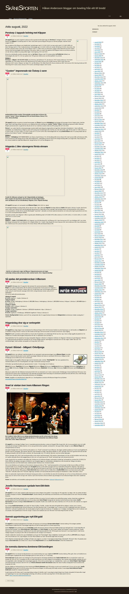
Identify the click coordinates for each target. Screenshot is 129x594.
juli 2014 (97, 318)
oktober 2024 (98, 81)
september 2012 (99, 361)
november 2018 (99, 218)
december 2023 (99, 100)
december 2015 (99, 286)
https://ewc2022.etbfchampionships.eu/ (20, 575)
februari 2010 (98, 419)
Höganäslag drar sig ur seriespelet (22, 322)
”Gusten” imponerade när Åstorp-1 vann (26, 70)
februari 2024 (98, 96)
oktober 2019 (98, 197)
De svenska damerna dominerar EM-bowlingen (29, 546)
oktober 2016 (98, 266)
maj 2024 (97, 90)
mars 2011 (97, 396)
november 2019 (99, 195)
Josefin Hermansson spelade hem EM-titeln (27, 485)
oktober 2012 (98, 359)
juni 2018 (97, 228)
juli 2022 (97, 133)
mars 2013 (97, 349)
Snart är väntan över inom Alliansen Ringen (27, 385)
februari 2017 (98, 258)
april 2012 (97, 371)
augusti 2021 (98, 154)
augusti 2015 (98, 293)
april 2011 (97, 394)
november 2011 (99, 380)
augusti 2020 (98, 177)
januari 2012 (98, 376)
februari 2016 (98, 282)
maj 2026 (97, 48)
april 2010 (97, 415)
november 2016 (99, 264)
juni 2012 (97, 367)
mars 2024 (97, 94)
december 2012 (99, 355)
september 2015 (99, 291)
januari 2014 (98, 330)
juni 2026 (97, 46)
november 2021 (99, 148)
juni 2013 (97, 344)
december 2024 (99, 77)
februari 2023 (98, 119)
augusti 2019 (98, 200)
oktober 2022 (98, 127)
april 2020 (97, 185)
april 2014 (97, 324)
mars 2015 (97, 303)
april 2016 (97, 278)
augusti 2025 (98, 61)
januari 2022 (98, 144)
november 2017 (99, 241)
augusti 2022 (98, 131)
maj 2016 (97, 276)
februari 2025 (98, 73)
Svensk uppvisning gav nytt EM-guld (24, 516)
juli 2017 (97, 249)
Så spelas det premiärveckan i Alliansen (25, 279)
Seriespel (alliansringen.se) (57, 479)
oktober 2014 (98, 313)
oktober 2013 (98, 336)
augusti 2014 (98, 316)
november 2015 (99, 287)
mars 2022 (97, 141)
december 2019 (99, 193)
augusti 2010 (98, 409)
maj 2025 (97, 67)
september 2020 (99, 175)
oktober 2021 (98, 150)
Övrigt (94, 32)
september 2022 (99, 129)
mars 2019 (97, 210)
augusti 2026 (98, 42)
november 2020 (99, 171)
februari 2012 (98, 375)
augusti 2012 (98, 363)
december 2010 (99, 402)
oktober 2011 (98, 382)
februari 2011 (98, 398)
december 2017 (99, 239)
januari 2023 (98, 121)
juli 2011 (97, 388)
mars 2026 (97, 52)
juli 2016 (97, 272)
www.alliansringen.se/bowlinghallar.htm (16, 379)
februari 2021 (98, 166)
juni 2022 (97, 135)
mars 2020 (97, 187)
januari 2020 (98, 191)
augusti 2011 (98, 386)
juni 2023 (97, 111)
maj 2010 (97, 413)
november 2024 (99, 79)
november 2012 (99, 357)
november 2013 (99, 334)
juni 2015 (97, 297)
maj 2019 (97, 206)
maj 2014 (97, 322)
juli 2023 (97, 110)
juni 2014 (97, 320)
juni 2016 (97, 274)
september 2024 (99, 82)
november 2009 (99, 425)
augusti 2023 (98, 108)
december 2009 (99, 423)
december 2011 (99, 378)
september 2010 (99, 407)
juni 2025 (97, 65)
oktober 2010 (98, 405)
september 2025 (99, 59)
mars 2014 (97, 326)
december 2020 (99, 170)
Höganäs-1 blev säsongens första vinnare (26, 146)
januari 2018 (98, 237)
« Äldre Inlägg (10, 580)
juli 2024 (97, 86)
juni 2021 (97, 158)
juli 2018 (97, 226)
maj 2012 (97, 369)
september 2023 (99, 106)
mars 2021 (97, 164)
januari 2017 (98, 260)
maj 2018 (97, 229)
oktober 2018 (98, 220)
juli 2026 (97, 44)
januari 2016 (98, 284)
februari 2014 (98, 328)
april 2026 (97, 50)
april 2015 (97, 301)
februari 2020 (98, 189)
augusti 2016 (98, 270)
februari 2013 (98, 351)
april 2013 (97, 347)
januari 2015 (98, 307)
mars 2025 (97, 71)
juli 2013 (97, 342)
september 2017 (99, 245)
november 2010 (99, 404)
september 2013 (99, 338)
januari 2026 (98, 55)
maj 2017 (97, 253)
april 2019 (97, 208)
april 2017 (97, 255)
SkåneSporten (21, 7)
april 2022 (97, 139)
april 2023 (97, 115)
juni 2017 (97, 251)
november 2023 (99, 102)
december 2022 (99, 123)
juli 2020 (97, 179)
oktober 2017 (98, 243)
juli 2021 (97, 156)
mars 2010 (97, 417)
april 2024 (97, 92)
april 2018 (97, 231)
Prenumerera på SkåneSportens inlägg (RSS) (64, 591)
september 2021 (99, 152)
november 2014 (99, 311)
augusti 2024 (98, 84)
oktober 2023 (98, 104)
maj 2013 (97, 346)
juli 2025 (97, 63)
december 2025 (99, 57)
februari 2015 (98, 305)
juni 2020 (97, 181)
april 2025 (97, 69)
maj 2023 (97, 113)
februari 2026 (98, 53)
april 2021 (97, 162)
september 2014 (99, 315)
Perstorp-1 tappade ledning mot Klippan (25, 32)
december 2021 (99, 146)
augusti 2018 (98, 224)
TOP (75, 591)
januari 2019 (98, 214)
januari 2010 (98, 421)
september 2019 (99, 199)
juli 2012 (97, 365)
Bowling (26, 36)
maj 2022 (97, 137)
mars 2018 (97, 233)
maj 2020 (97, 183)
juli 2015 (97, 295)
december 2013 (99, 332)
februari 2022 (98, 142)
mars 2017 (97, 257)
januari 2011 (98, 400)
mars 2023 (97, 117)
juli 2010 (97, 411)
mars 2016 (97, 280)
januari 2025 (98, 75)
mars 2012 (97, 373)
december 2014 (99, 309)
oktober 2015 (98, 289)
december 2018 (99, 216)
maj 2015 (97, 299)
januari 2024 (98, 98)
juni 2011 (97, 390)
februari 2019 (98, 212)
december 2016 (99, 262)
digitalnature (63, 589)
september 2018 (99, 222)
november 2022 (99, 125)
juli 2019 (97, 202)
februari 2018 (98, 235)
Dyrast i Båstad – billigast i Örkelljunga (24, 347)
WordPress (74, 589)
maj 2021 (97, 160)
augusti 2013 (98, 340)
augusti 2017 (98, 247)
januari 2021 (98, 168)
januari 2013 (98, 353)
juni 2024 (97, 88)
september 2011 (99, 384)
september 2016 (99, 268)
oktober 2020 (98, 173)
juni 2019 (97, 204)
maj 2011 (97, 392)
